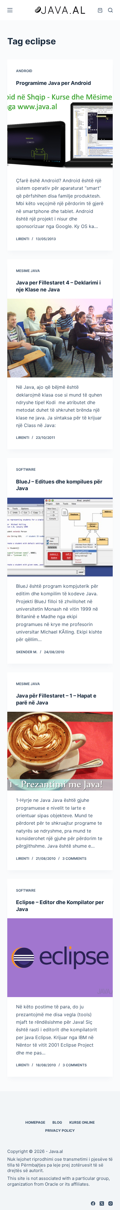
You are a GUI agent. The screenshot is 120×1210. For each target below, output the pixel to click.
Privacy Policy (60, 1130)
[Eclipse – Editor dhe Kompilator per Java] (60, 957)
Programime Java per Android (53, 83)
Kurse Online (82, 1122)
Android (24, 71)
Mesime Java (28, 271)
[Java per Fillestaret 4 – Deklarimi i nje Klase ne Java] (60, 338)
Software (26, 469)
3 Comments (74, 858)
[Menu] (10, 10)
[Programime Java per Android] (60, 131)
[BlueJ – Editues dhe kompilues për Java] (60, 537)
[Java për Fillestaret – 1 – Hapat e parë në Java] (60, 751)
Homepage (35, 1122)
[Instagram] (110, 1203)
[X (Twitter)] (102, 1203)
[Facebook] (93, 1203)
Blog (57, 1122)
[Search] (110, 10)
